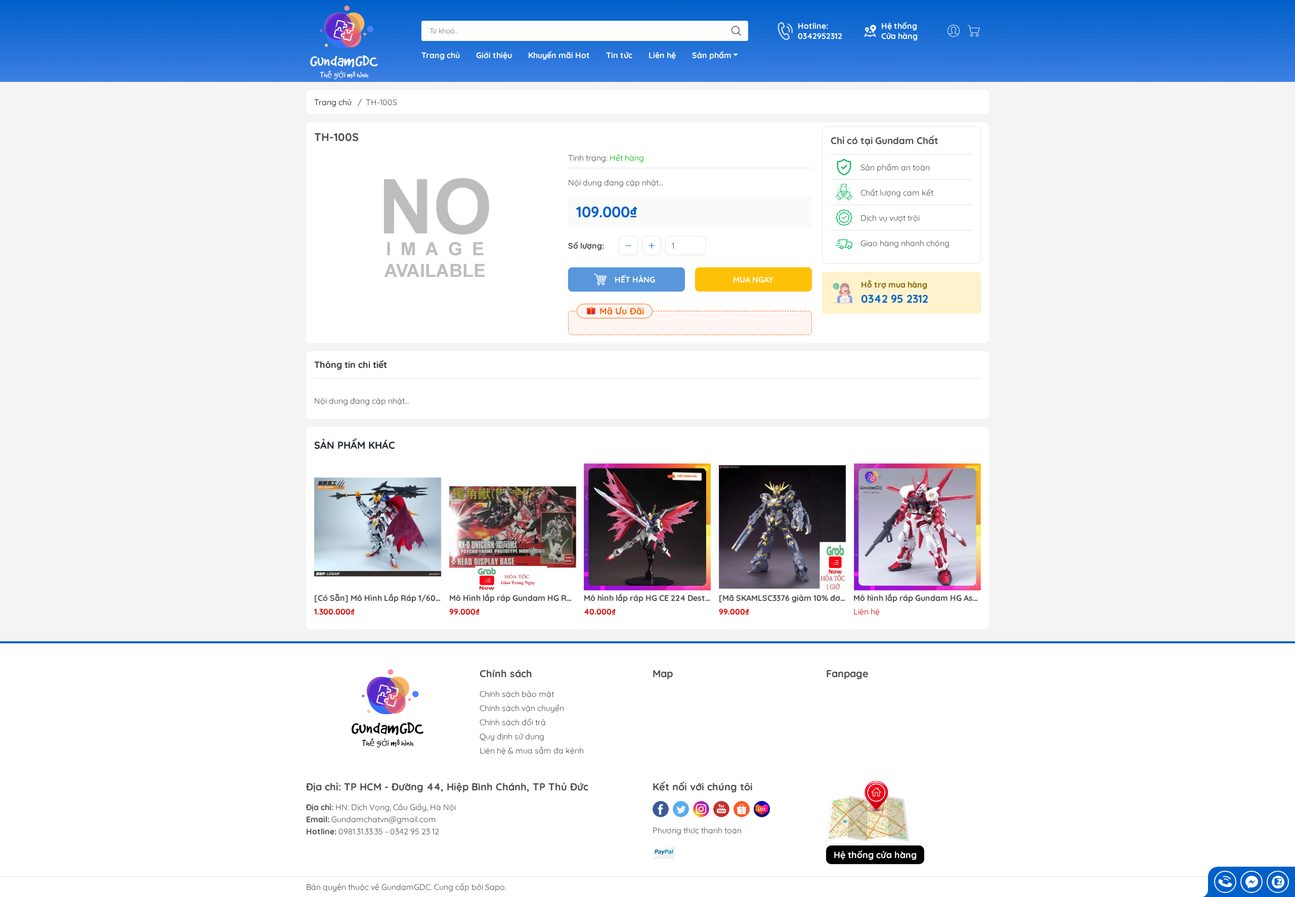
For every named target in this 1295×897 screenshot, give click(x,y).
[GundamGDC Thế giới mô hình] (344, 42)
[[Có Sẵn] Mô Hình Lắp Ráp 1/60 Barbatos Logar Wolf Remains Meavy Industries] (378, 527)
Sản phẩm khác (354, 445)
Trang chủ (440, 55)
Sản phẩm (711, 55)
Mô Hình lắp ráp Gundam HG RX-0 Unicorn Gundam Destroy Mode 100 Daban (513, 598)
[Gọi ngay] (1225, 882)
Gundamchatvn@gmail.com (383, 819)
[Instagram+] (701, 809)
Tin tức (619, 55)
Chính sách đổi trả (513, 722)
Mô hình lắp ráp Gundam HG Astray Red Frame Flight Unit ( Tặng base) (917, 598)
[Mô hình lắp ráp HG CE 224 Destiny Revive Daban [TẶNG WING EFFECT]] (647, 527)
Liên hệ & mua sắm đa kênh (532, 750)
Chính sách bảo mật (517, 694)
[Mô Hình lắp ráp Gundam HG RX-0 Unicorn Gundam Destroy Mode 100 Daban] (513, 527)
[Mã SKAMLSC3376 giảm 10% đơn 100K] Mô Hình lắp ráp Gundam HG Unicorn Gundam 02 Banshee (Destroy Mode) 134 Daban (782, 598)
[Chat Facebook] (1251, 882)
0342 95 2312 (894, 299)
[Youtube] (721, 809)
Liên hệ (662, 55)
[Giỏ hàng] (976, 31)
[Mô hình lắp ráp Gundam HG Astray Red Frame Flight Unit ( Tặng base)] (917, 527)
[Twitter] (681, 809)
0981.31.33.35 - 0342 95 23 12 (388, 831)
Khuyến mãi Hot (559, 55)
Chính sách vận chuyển (522, 708)
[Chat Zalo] (1278, 882)
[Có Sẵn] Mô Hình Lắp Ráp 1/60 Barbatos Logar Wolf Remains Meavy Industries (378, 598)
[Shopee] (741, 809)
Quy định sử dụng (512, 736)
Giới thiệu (494, 55)
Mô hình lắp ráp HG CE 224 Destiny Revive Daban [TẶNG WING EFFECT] (647, 598)
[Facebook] (661, 809)
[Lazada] (762, 809)
